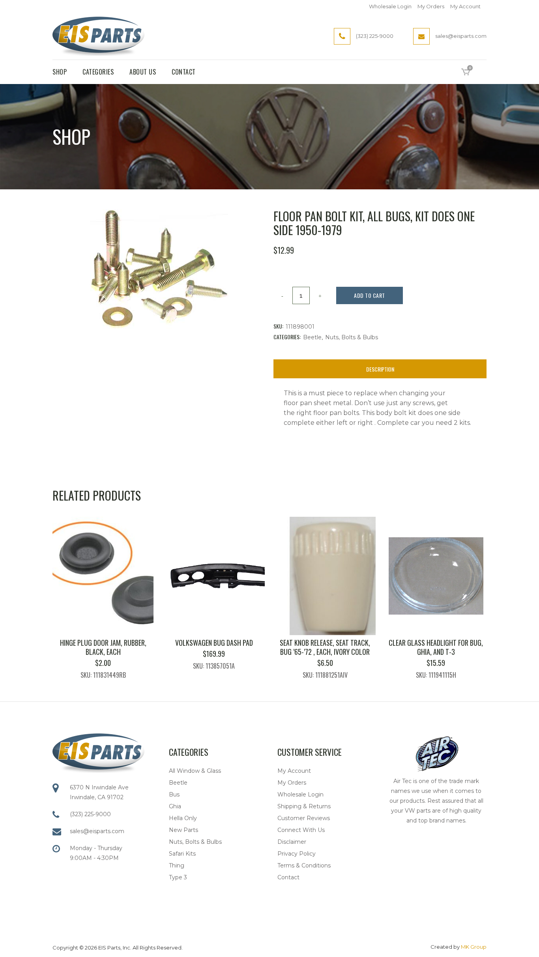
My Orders (430, 6)
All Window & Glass (195, 770)
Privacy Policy (296, 853)
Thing (176, 865)
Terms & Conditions (304, 865)
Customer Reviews (303, 818)
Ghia (175, 806)
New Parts (183, 830)
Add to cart (369, 295)
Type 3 (178, 877)
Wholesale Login (390, 6)
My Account (465, 6)
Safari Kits (182, 853)
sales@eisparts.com (97, 831)
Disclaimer (291, 841)
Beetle (312, 337)
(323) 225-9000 (90, 814)
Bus (174, 794)
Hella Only (183, 818)
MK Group (474, 947)
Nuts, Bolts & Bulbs (351, 337)
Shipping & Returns (304, 806)
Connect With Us (301, 830)
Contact (288, 877)
